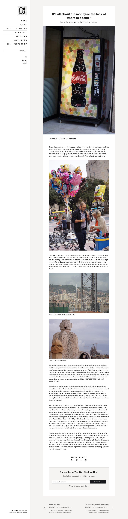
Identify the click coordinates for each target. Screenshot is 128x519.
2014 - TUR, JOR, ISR (16, 28)
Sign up (24, 60)
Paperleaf (24, 512)
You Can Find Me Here (17, 510)
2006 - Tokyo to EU (17, 44)
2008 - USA (21, 36)
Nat (61, 22)
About (23, 25)
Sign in (25, 63)
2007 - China (20, 40)
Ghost (17, 512)
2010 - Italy (21, 32)
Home (24, 21)
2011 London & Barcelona (82, 22)
